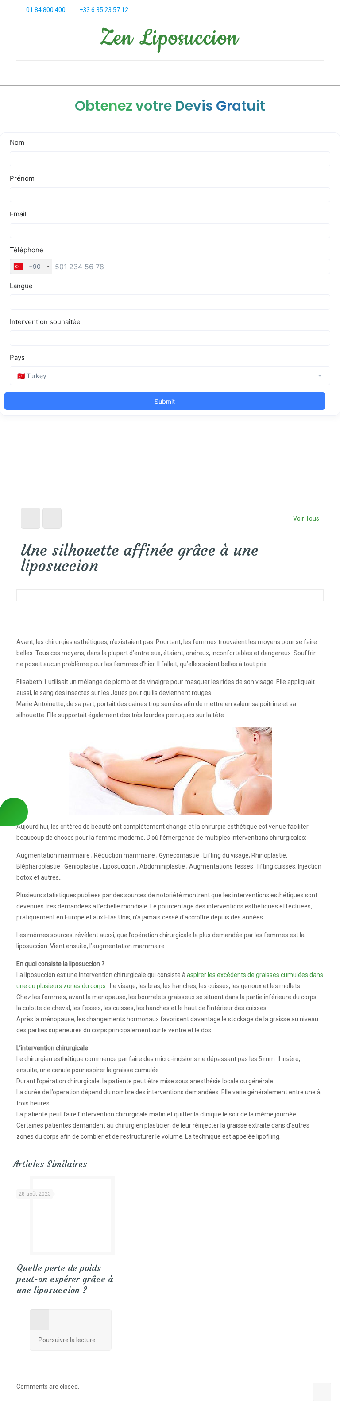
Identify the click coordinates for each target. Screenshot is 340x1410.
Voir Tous (306, 518)
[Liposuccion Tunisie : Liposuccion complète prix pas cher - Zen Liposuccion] (170, 40)
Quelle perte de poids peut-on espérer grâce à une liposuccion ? (64, 1278)
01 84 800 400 (46, 9)
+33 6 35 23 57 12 (103, 9)
